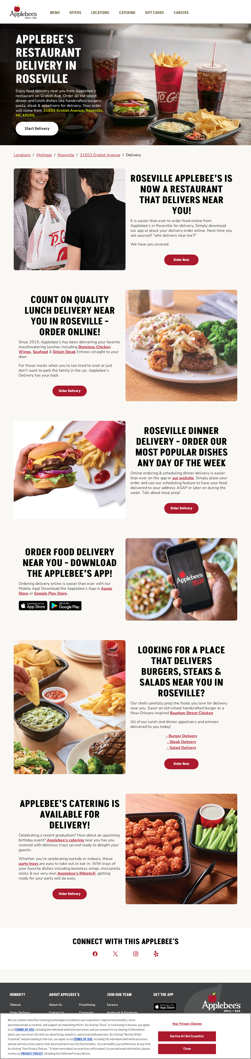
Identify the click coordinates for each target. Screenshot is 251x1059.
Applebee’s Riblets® (76, 873)
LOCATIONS (100, 13)
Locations (22, 155)
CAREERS (181, 13)
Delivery (133, 155)
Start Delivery (37, 128)
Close (187, 1049)
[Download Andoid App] (65, 606)
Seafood (40, 352)
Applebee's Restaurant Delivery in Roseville (48, 59)
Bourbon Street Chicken (191, 713)
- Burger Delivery (181, 736)
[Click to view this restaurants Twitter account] (115, 953)
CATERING (127, 13)
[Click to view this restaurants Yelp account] (156, 953)
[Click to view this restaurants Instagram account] (135, 953)
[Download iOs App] (33, 606)
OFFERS (75, 13)
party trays (29, 863)
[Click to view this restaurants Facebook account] (95, 953)
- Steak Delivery (181, 742)
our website (183, 478)
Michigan (44, 155)
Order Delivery (70, 391)
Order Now (181, 259)
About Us (55, 1005)
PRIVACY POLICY (32, 1053)
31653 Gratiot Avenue (100, 155)
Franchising (87, 1005)
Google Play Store (50, 593)
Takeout (15, 1005)
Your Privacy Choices (187, 1024)
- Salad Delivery (181, 747)
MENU (55, 13)
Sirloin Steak (64, 352)
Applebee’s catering (66, 840)
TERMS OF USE (24, 1029)
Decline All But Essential (187, 1036)
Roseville (66, 155)
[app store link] (165, 1007)
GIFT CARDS (154, 13)
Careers (112, 1005)
